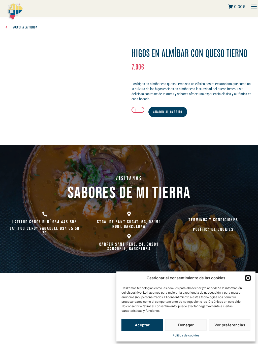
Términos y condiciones (213, 220)
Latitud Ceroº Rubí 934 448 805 (44, 222)
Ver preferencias (229, 325)
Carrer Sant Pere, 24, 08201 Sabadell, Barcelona (129, 247)
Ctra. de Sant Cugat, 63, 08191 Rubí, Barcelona (129, 224)
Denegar (186, 325)
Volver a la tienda (25, 27)
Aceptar (142, 325)
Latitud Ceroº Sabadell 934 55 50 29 (45, 231)
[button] (247, 278)
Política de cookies (186, 335)
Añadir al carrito (167, 112)
